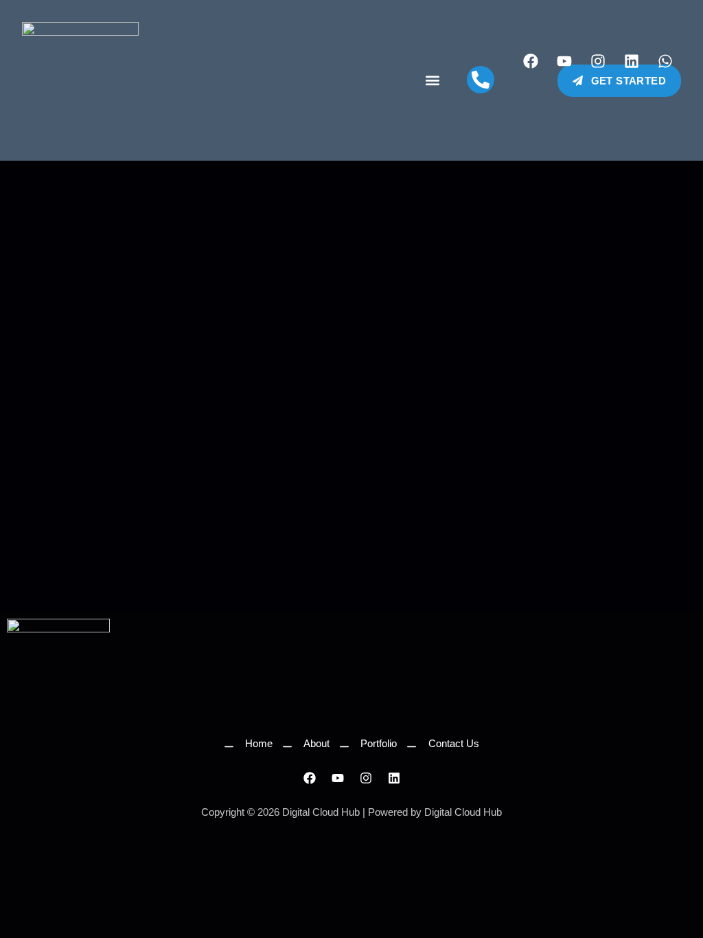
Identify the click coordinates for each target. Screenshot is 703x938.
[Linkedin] (631, 61)
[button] (432, 80)
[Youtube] (564, 61)
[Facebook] (531, 61)
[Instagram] (598, 61)
